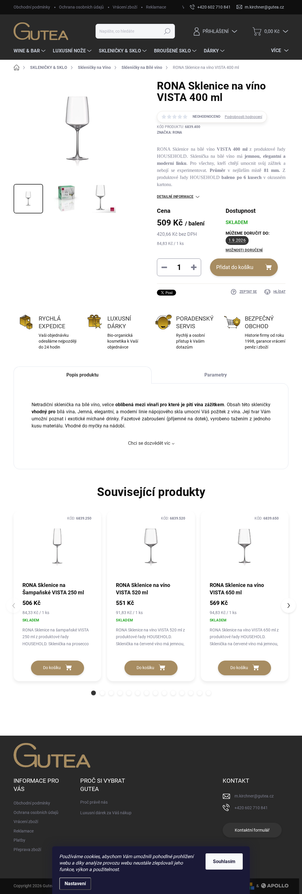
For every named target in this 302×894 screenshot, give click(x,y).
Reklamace (156, 7)
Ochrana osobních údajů (81, 7)
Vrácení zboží (125, 7)
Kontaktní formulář (252, 830)
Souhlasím (224, 861)
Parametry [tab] (215, 375)
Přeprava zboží (27, 849)
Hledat (167, 31)
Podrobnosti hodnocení (243, 117)
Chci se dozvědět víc (149, 443)
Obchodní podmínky (32, 7)
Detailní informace (175, 197)
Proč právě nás (94, 802)
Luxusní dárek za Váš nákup (106, 812)
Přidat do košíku (234, 267)
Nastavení (75, 883)
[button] (93, 693)
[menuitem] (30, 51)
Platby (19, 840)
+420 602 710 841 (251, 807)
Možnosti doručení (244, 250)
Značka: (169, 132)
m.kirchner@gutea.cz (254, 796)
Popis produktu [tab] (82, 375)
